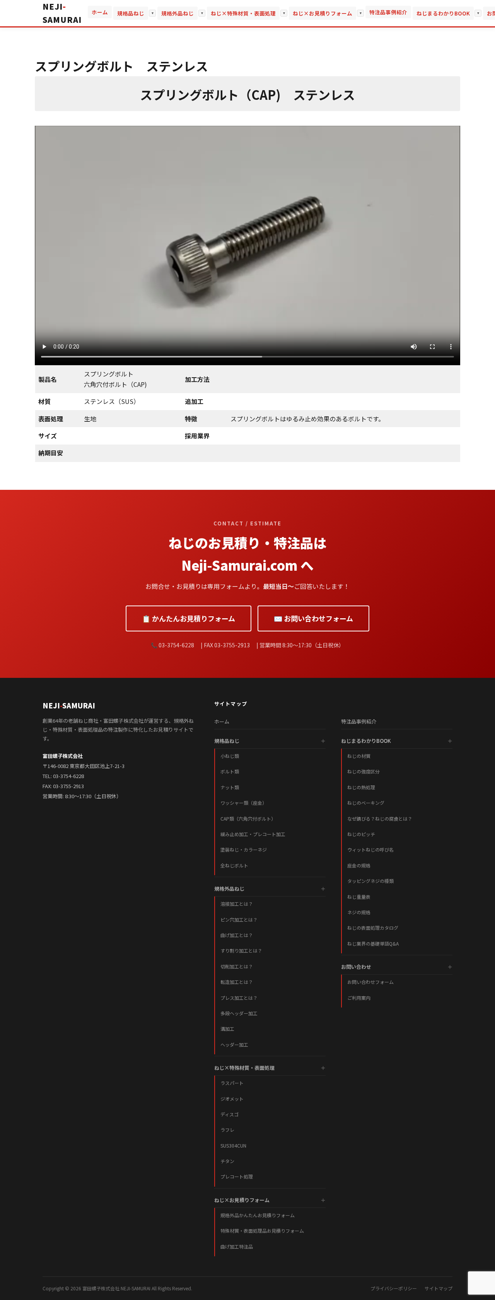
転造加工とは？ (236, 981)
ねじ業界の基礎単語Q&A (373, 943)
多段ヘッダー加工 (239, 1013)
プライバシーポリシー (393, 1288)
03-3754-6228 (68, 776)
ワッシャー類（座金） (243, 802)
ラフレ (227, 1129)
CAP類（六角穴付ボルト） (248, 818)
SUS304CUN (233, 1145)
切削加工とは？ (236, 966)
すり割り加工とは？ (241, 950)
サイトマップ (438, 1288)
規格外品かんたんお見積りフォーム (257, 1215)
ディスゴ (229, 1114)
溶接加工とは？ (236, 903)
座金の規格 (358, 865)
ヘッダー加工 (234, 1044)
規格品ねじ (130, 13)
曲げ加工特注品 (236, 1246)
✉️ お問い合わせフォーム (313, 618)
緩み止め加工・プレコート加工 (252, 834)
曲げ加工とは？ (236, 935)
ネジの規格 (358, 912)
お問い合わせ (356, 966)
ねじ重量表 (358, 896)
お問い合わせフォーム (370, 981)
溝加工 (227, 1028)
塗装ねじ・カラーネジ (243, 849)
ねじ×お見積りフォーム (322, 13)
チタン (227, 1161)
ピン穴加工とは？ (239, 919)
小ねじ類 (229, 756)
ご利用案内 (358, 997)
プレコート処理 (236, 1176)
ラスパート (232, 1082)
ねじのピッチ (361, 834)
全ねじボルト (234, 865)
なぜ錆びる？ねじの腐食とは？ (379, 818)
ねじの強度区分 (363, 771)
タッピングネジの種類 (370, 881)
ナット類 (229, 787)
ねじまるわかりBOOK (443, 13)
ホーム (100, 12)
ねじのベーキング (365, 802)
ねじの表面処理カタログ (372, 927)
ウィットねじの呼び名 (370, 849)
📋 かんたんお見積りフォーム (188, 618)
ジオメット (232, 1098)
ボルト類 (229, 771)
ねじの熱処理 (361, 787)
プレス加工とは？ (239, 997)
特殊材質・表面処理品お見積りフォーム (262, 1230)
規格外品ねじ (177, 13)
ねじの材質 (358, 756)
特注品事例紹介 (388, 12)
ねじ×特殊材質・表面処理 (243, 13)
